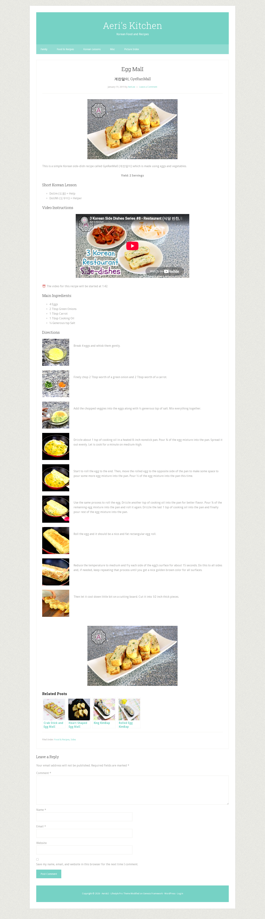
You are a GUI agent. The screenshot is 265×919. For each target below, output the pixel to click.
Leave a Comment (148, 87)
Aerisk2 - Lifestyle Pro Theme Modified (120, 893)
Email (41, 826)
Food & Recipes (62, 739)
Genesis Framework (153, 893)
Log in (180, 893)
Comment (43, 773)
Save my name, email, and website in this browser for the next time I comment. (87, 864)
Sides (73, 739)
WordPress (169, 893)
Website (41, 843)
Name (41, 810)
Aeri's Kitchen (132, 25)
